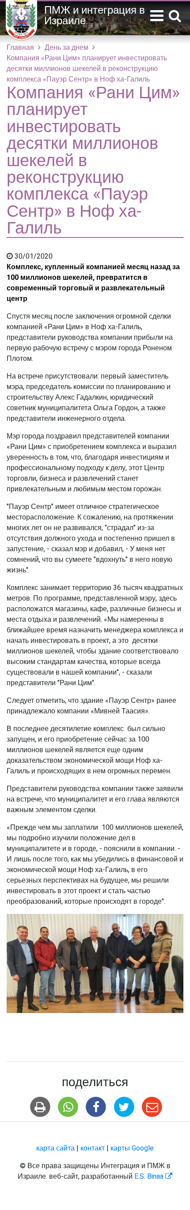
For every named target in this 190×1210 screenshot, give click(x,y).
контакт (92, 1148)
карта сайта (55, 1148)
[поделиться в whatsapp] (68, 1107)
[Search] (175, 16)
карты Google (132, 1148)
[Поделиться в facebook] (96, 1107)
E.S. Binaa (153, 1176)
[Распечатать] (40, 1107)
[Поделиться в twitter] (124, 1107)
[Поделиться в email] (151, 1107)
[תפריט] (156, 16)
